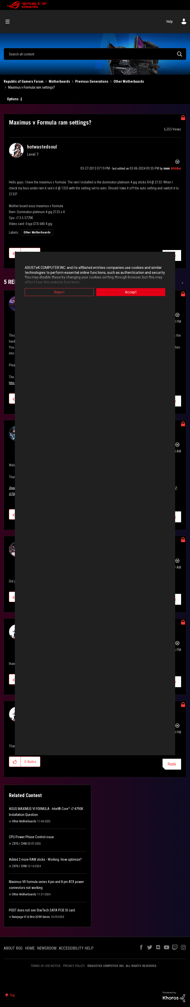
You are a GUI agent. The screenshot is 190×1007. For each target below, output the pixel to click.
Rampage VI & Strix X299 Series (31, 917)
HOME (30, 948)
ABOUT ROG (13, 948)
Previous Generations (91, 81)
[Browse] (10, 21)
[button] (15, 762)
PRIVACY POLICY (74, 966)
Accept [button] (131, 292)
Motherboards (59, 81)
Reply (171, 764)
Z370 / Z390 (19, 843)
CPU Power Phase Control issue (31, 837)
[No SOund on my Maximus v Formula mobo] (182, 283)
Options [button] (13, 99)
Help (169, 22)
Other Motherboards (129, 81)
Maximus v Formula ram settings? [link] (31, 87)
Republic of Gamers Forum (24, 81)
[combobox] (95, 54)
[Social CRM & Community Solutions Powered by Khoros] (174, 997)
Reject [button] (59, 292)
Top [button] (12, 995)
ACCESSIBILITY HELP (76, 948)
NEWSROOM (46, 948)
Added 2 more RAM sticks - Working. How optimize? (45, 859)
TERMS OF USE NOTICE (46, 966)
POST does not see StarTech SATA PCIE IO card (42, 910)
